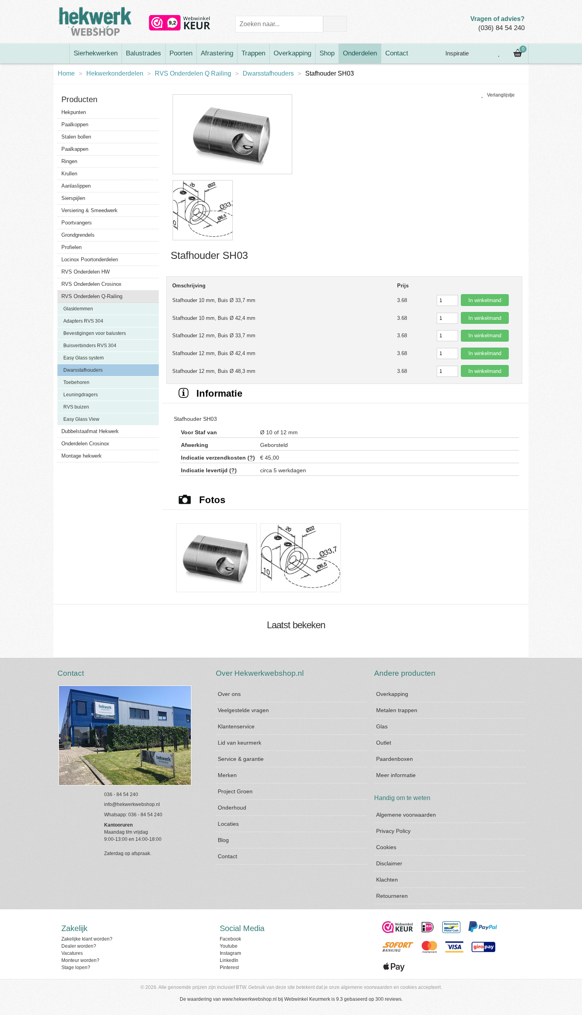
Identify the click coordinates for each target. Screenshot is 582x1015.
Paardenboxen (394, 759)
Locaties (228, 824)
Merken (227, 775)
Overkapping (292, 53)
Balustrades (143, 53)
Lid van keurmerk (239, 742)
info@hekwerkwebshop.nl (132, 804)
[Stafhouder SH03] (232, 174)
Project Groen (235, 791)
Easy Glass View (81, 419)
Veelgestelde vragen (243, 710)
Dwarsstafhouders (268, 73)
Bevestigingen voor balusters (94, 333)
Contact (396, 53)
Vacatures (72, 953)
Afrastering (217, 53)
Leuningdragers (80, 394)
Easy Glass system (83, 358)
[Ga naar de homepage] (61, 53)
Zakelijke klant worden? (86, 939)
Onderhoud (232, 807)
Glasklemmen (78, 309)
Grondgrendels (78, 235)
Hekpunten (73, 112)
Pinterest (229, 967)
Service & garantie (241, 759)
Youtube (229, 946)
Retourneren (392, 896)
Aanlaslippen (76, 186)
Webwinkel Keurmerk (307, 999)
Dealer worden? (78, 946)
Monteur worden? (80, 960)
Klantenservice (236, 726)
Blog (223, 840)
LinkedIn (229, 960)
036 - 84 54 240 (121, 794)
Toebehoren (76, 382)
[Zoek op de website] (335, 24)
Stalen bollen (76, 137)
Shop (327, 53)
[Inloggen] (481, 53)
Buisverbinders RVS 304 (89, 345)
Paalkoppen (74, 124)
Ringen (69, 161)
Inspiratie (456, 53)
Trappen (253, 53)
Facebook (230, 939)
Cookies (386, 847)
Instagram (230, 953)
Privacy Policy (393, 831)
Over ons (229, 694)
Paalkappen (74, 149)
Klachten (387, 879)
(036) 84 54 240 (501, 28)
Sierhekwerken (96, 53)
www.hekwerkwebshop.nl (249, 999)
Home (66, 73)
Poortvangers (76, 223)
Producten (79, 99)
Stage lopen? (75, 967)
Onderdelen (360, 53)
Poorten (180, 53)
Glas (382, 726)
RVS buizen (76, 407)
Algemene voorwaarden (406, 815)
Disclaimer (389, 863)
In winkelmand (484, 300)
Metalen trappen (396, 710)
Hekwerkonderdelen (114, 73)
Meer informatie (396, 775)
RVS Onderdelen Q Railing (193, 73)
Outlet (383, 742)
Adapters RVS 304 (83, 321)
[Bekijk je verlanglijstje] (499, 53)
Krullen (69, 174)
